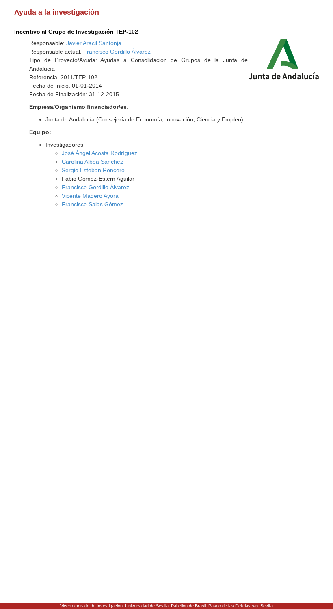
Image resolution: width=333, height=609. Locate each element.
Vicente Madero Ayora (90, 195)
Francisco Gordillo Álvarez (117, 51)
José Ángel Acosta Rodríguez (99, 153)
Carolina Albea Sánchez (92, 161)
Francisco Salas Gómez (92, 204)
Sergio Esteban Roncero (93, 170)
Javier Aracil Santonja (93, 43)
